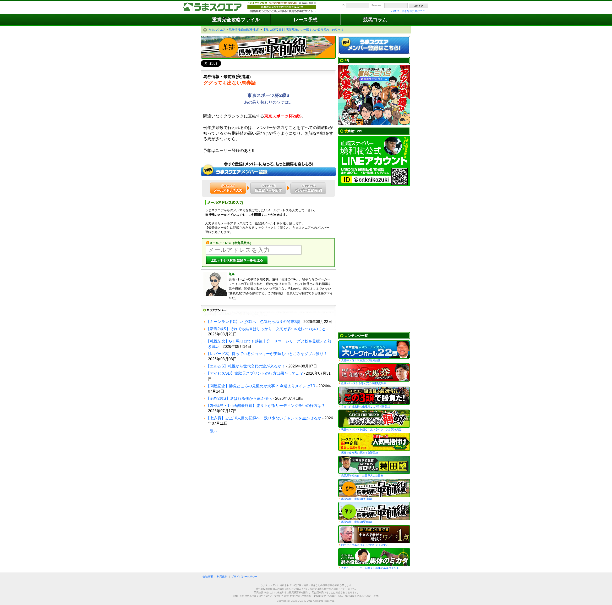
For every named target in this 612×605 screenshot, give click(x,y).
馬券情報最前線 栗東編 (374, 511)
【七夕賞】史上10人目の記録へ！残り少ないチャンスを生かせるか (263, 418)
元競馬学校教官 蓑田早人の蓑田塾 (374, 464)
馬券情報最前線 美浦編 (374, 488)
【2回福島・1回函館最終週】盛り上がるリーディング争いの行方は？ (265, 406)
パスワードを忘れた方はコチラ (409, 11)
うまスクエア (213, 7)
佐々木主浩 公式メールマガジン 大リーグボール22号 (374, 349)
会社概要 (207, 576)
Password (377, 5)
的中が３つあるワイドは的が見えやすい (364, 545)
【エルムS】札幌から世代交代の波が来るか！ (245, 366)
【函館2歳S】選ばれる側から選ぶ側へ (239, 398)
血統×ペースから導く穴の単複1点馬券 (363, 383)
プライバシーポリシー (244, 576)
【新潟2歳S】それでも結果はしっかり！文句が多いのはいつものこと (266, 329)
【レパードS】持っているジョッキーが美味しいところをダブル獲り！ (266, 354)
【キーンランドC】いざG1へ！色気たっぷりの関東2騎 (253, 322)
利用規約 (222, 576)
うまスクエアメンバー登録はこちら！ (374, 45)
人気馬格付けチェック (374, 441)
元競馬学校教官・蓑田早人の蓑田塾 (362, 475)
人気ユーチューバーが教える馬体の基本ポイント (370, 567)
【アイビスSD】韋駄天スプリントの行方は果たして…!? (254, 373)
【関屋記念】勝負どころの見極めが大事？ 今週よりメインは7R (260, 386)
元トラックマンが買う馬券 (374, 418)
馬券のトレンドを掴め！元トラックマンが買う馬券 (371, 429)
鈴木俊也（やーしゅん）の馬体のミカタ (374, 557)
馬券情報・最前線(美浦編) (356, 498)
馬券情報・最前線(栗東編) (356, 521)
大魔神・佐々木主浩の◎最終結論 (361, 360)
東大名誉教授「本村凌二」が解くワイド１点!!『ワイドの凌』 (374, 534)
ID (343, 5)
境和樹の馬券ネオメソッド (374, 372)
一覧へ (212, 431)
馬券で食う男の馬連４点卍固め (359, 452)
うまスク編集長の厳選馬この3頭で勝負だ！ (374, 395)
